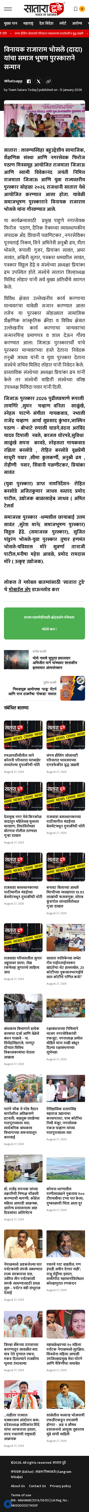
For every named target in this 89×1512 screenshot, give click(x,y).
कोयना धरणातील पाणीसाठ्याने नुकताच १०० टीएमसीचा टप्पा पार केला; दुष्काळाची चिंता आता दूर (65, 1196)
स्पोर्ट (62, 23)
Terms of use (21, 1495)
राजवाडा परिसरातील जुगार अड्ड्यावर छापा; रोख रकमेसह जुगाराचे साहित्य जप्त (23, 965)
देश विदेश (46, 23)
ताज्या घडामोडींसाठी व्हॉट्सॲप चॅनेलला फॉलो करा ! (49, 623)
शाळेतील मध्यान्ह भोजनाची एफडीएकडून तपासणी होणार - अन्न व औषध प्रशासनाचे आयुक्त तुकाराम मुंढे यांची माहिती (65, 1425)
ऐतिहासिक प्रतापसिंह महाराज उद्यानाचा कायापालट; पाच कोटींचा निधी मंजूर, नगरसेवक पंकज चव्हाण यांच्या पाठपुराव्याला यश (64, 1121)
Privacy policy (60, 1486)
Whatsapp (13, 81)
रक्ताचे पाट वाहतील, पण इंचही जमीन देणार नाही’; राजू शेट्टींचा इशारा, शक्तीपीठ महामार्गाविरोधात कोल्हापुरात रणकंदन (65, 1274)
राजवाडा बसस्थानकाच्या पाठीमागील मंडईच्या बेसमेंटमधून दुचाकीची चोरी (65, 822)
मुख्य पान (10, 23)
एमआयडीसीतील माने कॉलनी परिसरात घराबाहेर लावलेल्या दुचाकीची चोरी (22, 760)
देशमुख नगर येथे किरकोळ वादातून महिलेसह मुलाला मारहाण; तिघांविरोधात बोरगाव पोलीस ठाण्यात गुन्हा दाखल (23, 826)
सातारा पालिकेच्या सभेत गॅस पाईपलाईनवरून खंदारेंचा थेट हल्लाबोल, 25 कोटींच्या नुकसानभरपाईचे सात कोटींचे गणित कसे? (65, 968)
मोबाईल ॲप (20, 590)
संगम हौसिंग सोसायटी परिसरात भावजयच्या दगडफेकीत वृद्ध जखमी (44, 33)
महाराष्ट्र (28, 23)
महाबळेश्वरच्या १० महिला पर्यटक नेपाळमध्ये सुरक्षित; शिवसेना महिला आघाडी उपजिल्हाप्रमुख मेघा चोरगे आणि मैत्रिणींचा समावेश (65, 1354)
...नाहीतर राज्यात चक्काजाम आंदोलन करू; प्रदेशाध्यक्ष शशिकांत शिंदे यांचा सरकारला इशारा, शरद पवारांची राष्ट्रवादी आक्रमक (22, 1427)
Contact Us (37, 1486)
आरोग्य (77, 23)
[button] (8, 9)
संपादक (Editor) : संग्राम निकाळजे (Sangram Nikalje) (41, 1474)
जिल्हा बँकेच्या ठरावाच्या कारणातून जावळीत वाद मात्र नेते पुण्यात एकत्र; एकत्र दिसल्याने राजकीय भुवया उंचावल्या (21, 1354)
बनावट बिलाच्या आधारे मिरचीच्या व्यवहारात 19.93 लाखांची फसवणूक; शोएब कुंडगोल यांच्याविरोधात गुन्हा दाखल (65, 897)
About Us (18, 1486)
